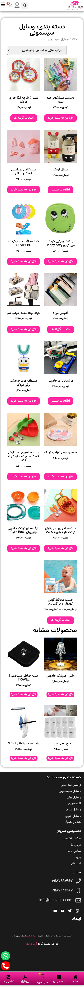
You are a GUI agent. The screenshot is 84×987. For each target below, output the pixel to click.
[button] (24, 5)
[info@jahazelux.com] (78, 900)
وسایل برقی (73, 797)
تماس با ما (74, 851)
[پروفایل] (25, 977)
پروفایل (25, 981)
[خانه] (75, 977)
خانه (74, 39)
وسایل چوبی (73, 816)
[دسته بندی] (59, 977)
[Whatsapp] (5, 955)
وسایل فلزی (73, 809)
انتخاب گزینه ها (24, 118)
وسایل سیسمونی (70, 791)
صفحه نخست (72, 838)
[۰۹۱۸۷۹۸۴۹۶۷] (78, 880)
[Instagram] (77, 911)
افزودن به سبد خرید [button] (60, 118)
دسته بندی (58, 981)
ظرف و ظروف (72, 822)
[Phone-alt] (5, 965)
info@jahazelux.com (55, 900)
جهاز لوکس (31, 936)
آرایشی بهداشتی (71, 785)
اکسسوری (74, 803)
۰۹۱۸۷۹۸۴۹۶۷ (62, 881)
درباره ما (76, 844)
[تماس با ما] (8, 977)
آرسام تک (32, 944)
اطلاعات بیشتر (60, 189)
